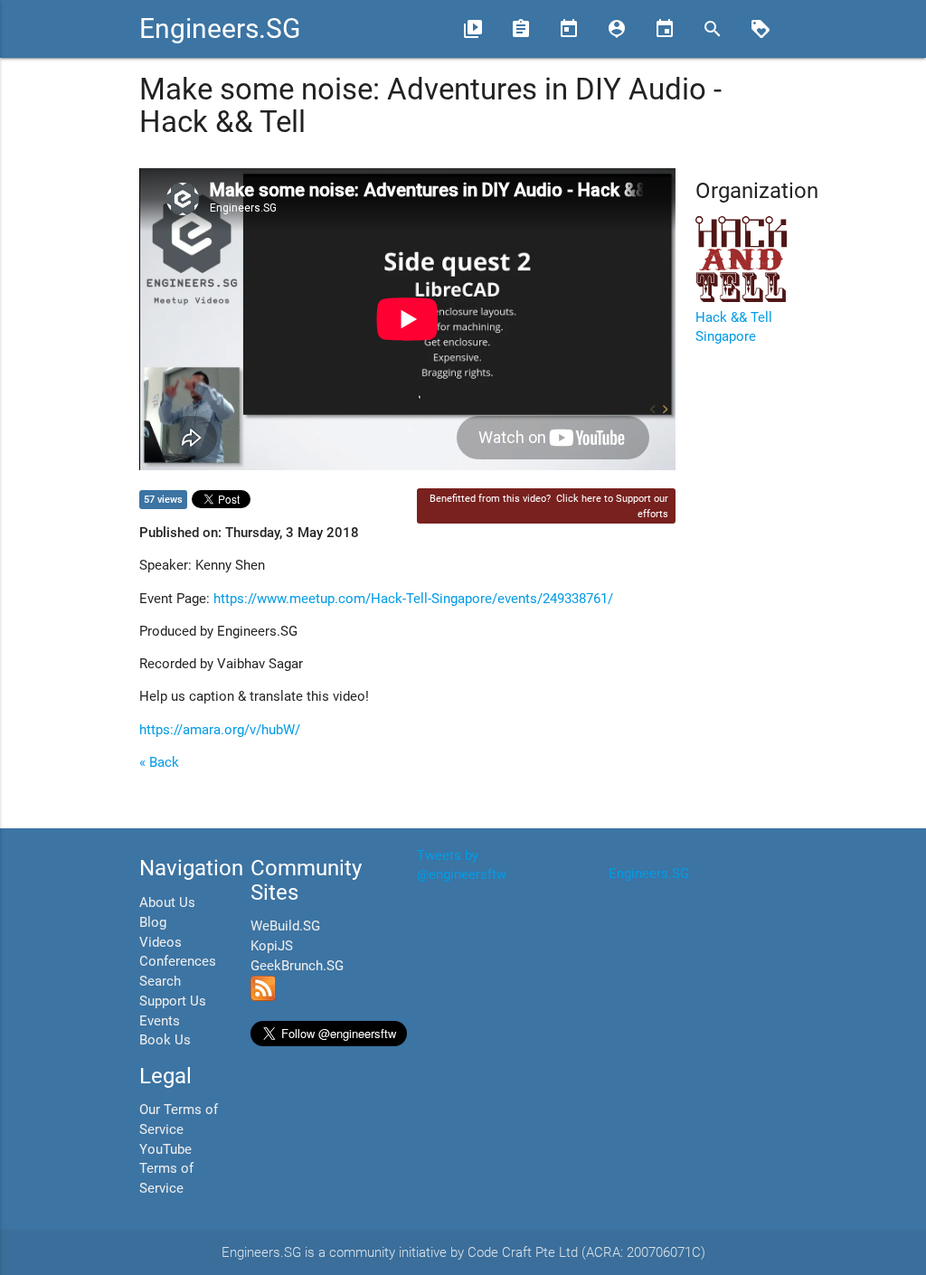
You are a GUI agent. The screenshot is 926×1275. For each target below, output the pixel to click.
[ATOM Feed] (263, 997)
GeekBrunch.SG (297, 966)
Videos (160, 942)
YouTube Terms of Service (166, 1169)
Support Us (172, 1001)
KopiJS (271, 946)
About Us (167, 903)
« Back (159, 762)
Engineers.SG (219, 28)
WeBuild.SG (285, 926)
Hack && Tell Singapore (733, 327)
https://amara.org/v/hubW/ (219, 730)
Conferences (177, 961)
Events (159, 1021)
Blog (152, 922)
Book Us (165, 1040)
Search (160, 981)
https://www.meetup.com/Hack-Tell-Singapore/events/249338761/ (413, 599)
